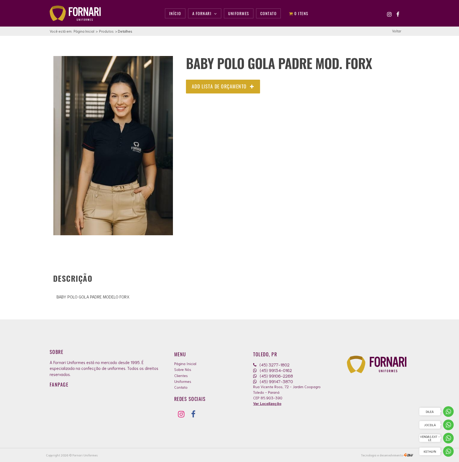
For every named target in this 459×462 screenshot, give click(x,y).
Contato (181, 387)
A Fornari (202, 13)
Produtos (106, 31)
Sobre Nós (182, 369)
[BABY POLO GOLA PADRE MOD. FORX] (113, 233)
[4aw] (408, 455)
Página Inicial (84, 31)
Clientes (181, 375)
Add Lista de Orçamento (220, 86)
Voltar (396, 31)
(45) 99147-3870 (276, 381)
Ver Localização (267, 403)
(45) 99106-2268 (276, 375)
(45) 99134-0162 (275, 370)
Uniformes (182, 381)
